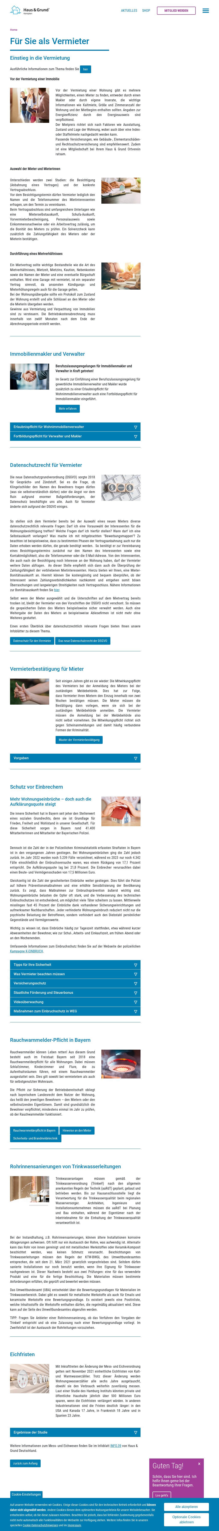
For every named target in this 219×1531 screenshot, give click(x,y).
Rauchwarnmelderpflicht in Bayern (34, 1130)
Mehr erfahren (68, 409)
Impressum (74, 1525)
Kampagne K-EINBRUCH (26, 951)
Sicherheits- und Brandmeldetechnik (35, 1138)
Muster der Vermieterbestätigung (79, 740)
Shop (146, 11)
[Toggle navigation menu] (206, 11)
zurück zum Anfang (25, 1463)
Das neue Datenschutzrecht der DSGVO (82, 641)
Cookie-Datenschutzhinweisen (40, 1525)
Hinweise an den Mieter (77, 1130)
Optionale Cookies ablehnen (186, 1519)
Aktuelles (129, 11)
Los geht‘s (161, 1495)
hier (85, 69)
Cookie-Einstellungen (26, 1494)
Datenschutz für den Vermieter (32, 641)
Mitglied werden (176, 11)
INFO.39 (115, 1446)
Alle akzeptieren (186, 1507)
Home (13, 29)
